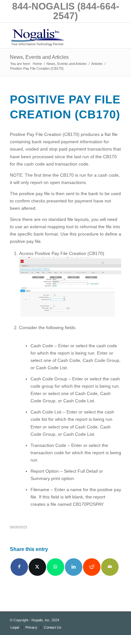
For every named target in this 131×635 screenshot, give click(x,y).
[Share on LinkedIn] (73, 567)
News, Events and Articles (39, 57)
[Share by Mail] (110, 567)
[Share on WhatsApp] (55, 567)
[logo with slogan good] (54, 35)
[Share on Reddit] (91, 567)
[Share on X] (37, 567)
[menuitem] (14, 627)
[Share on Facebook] (19, 567)
